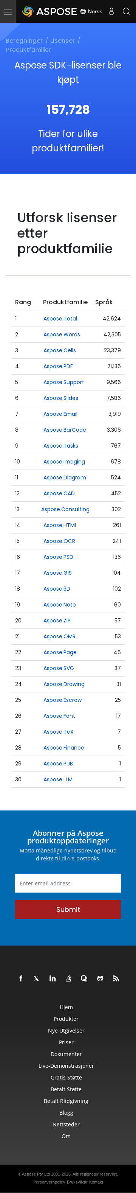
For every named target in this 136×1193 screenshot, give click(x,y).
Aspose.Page (60, 652)
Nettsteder (66, 1124)
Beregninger (24, 40)
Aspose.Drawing (64, 684)
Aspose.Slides (60, 398)
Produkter (66, 1018)
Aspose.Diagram (64, 477)
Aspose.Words (61, 334)
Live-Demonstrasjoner (66, 1065)
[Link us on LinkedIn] (53, 979)
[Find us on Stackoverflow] (69, 979)
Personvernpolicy (49, 1182)
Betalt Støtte (66, 1089)
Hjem (66, 1007)
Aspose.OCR (59, 541)
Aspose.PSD (58, 557)
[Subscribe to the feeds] (116, 979)
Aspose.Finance (63, 747)
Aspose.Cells (59, 350)
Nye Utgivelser (66, 1030)
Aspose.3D (56, 589)
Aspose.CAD (59, 493)
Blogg (66, 1112)
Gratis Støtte (66, 1077)
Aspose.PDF (58, 366)
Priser (66, 1042)
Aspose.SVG (58, 668)
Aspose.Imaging (64, 461)
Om (66, 1136)
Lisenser (62, 40)
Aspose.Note (59, 604)
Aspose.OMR (59, 636)
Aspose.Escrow (62, 700)
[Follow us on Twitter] (37, 979)
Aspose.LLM (58, 779)
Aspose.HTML (60, 525)
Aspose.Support (63, 382)
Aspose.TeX (58, 732)
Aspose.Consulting (65, 509)
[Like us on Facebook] (21, 979)
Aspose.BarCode (64, 430)
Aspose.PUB (58, 763)
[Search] (126, 11)
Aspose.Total (60, 318)
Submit (68, 909)
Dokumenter (66, 1054)
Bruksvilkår (77, 1182)
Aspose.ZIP (57, 620)
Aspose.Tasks (60, 446)
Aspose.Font (59, 716)
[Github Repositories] (100, 979)
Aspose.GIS (57, 573)
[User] (111, 11)
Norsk (94, 11)
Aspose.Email (60, 414)
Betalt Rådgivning (66, 1100)
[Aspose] (50, 11)
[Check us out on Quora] (85, 979)
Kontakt (96, 1182)
